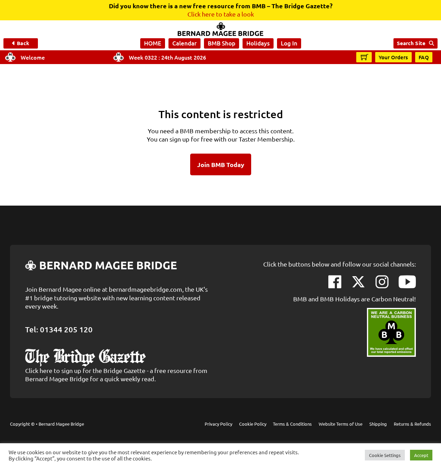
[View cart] (364, 57)
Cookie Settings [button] (385, 455)
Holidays (258, 43)
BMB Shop (221, 43)
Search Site (411, 43)
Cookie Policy (252, 424)
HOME (152, 43)
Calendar (184, 43)
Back (23, 43)
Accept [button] (421, 455)
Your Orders (393, 57)
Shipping (378, 424)
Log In (289, 43)
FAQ (424, 57)
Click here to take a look (220, 14)
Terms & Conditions (292, 424)
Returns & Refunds (412, 424)
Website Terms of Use (340, 424)
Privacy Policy (218, 424)
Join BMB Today (220, 164)
